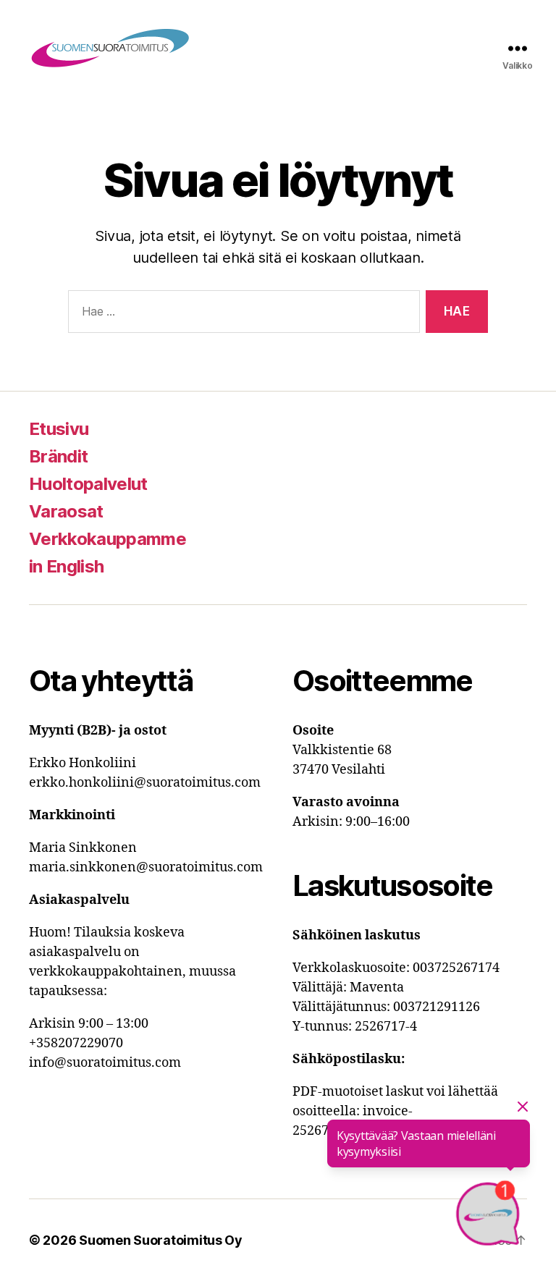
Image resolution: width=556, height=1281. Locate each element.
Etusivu (58, 428)
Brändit (58, 456)
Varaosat (66, 511)
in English (66, 566)
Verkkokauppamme (107, 538)
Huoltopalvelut (88, 483)
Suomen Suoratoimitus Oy (161, 1240)
